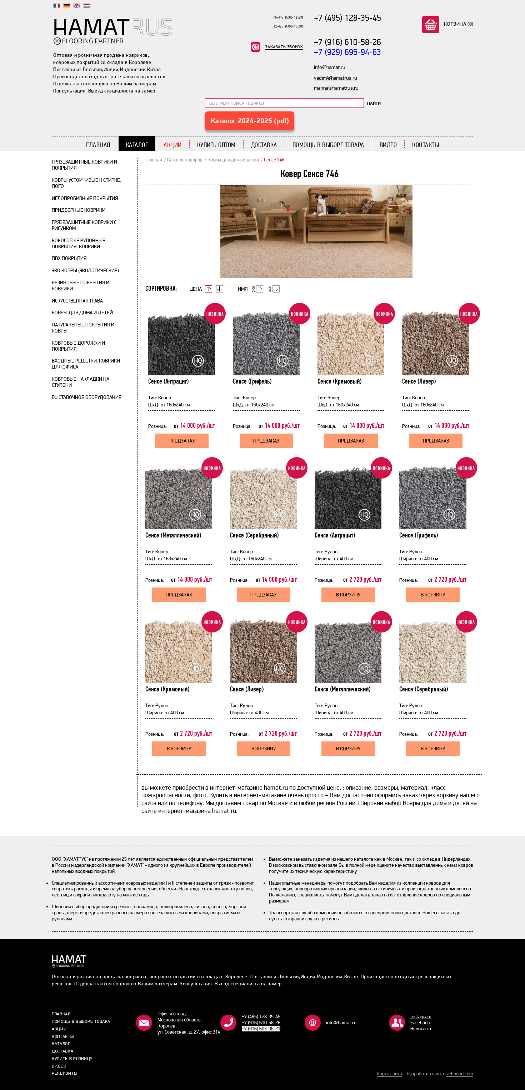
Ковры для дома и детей (82, 312)
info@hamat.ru (341, 1022)
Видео (388, 145)
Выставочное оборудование (86, 397)
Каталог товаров (184, 159)
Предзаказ (182, 441)
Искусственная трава (77, 301)
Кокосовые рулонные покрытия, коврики (78, 243)
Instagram (420, 1016)
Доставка (264, 145)
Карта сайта (389, 1073)
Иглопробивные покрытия (85, 198)
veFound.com (459, 1073)
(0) (459, 24)
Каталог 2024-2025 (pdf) (250, 120)
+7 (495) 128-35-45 (347, 17)
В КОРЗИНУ (348, 595)
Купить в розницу (72, 1058)
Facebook (420, 1022)
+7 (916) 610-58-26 (347, 42)
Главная (98, 145)
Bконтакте (421, 1028)
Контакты (425, 145)
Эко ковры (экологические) (85, 270)
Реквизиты (64, 1073)
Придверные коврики (78, 210)
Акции (173, 145)
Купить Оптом (216, 145)
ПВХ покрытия (69, 258)
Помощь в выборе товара (328, 145)
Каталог (137, 145)
